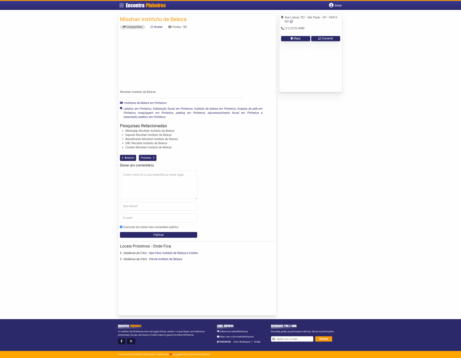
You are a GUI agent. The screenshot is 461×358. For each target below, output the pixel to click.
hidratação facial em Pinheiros (173, 108)
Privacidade (135, 354)
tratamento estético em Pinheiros (144, 117)
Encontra (146, 5)
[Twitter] (131, 341)
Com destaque (241, 341)
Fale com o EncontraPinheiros (237, 336)
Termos (122, 354)
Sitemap (148, 354)
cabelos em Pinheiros (137, 108)
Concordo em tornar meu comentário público (150, 227)
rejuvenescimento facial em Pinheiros (233, 112)
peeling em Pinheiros (190, 112)
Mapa (297, 38)
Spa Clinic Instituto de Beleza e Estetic (173, 253)
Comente (327, 38)
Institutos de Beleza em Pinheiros (145, 103)
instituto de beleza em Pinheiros (215, 108)
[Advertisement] (197, 61)
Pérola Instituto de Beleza (165, 259)
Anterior (129, 157)
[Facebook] (121, 341)
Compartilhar (134, 27)
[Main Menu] (121, 5)
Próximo (146, 157)
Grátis (257, 341)
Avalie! (158, 27)
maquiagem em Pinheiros (155, 112)
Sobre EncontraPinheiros (234, 331)
